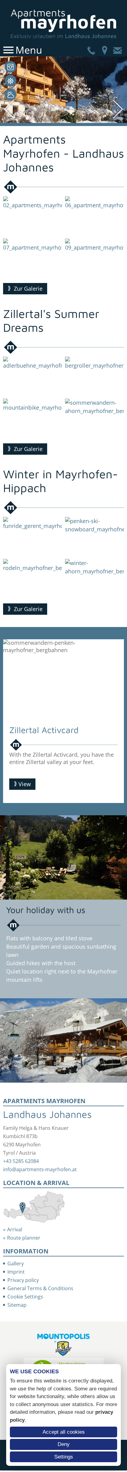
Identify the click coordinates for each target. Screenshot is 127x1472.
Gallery (10, 67)
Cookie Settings (25, 1296)
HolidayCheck (10, 80)
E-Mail (117, 50)
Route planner (23, 1237)
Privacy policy (23, 1280)
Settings (63, 1457)
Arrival (104, 50)
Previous (6, 721)
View (24, 784)
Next (121, 721)
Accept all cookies (64, 1432)
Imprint (16, 1271)
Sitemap (17, 1305)
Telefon (91, 50)
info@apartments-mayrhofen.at (40, 1169)
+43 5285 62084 (21, 1161)
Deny (64, 1444)
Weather (10, 94)
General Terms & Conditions (40, 1288)
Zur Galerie (28, 288)
